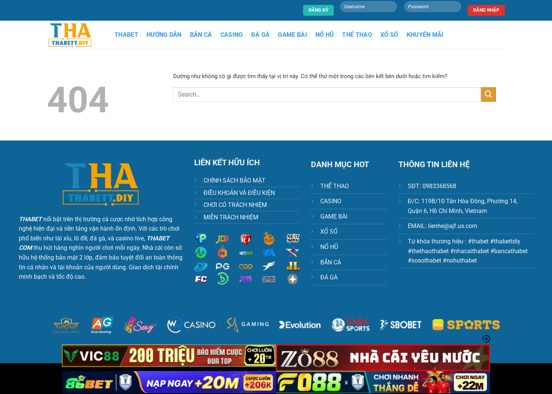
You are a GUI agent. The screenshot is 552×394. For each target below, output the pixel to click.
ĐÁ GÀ (329, 277)
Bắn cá (201, 34)
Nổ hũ (324, 34)
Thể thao (357, 34)
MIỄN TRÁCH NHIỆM (231, 217)
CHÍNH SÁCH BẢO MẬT (234, 180)
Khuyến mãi (425, 34)
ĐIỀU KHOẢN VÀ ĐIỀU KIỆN (239, 192)
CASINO (330, 201)
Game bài (292, 34)
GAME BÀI (333, 216)
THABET (126, 34)
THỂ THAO (334, 186)
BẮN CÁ (330, 262)
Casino (231, 34)
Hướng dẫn (164, 34)
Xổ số (389, 34)
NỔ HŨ (329, 247)
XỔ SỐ (329, 231)
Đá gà (260, 34)
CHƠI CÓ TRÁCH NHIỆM (235, 204)
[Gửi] (488, 94)
